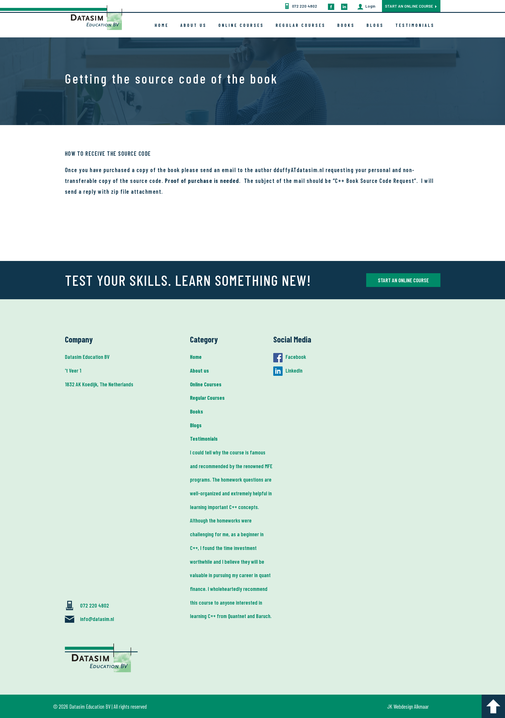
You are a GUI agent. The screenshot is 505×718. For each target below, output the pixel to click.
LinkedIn (294, 370)
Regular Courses (301, 25)
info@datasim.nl (97, 618)
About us (193, 25)
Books (346, 25)
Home (162, 25)
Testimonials (415, 25)
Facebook (296, 356)
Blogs (375, 25)
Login (370, 6)
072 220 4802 (304, 6)
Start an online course (409, 6)
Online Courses (241, 25)
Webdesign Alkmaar (411, 706)
